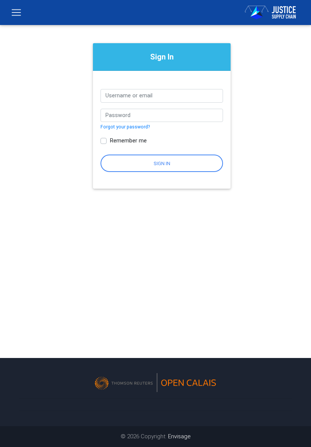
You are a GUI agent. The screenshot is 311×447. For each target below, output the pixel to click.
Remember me (128, 140)
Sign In (162, 163)
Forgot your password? (125, 127)
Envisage (179, 436)
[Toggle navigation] (16, 12)
